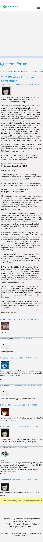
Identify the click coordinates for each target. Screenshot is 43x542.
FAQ (13, 518)
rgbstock (12, 7)
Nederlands (26, 526)
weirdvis (5, 358)
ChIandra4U (6, 319)
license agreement (32, 518)
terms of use (17, 521)
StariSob (5, 448)
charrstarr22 (6, 386)
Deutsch (17, 524)
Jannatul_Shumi (7, 339)
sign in (10, 501)
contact (19, 518)
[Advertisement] (21, 33)
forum (2, 71)
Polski (34, 524)
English (9, 524)
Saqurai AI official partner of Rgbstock (28, 534)
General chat (11, 71)
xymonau (6, 84)
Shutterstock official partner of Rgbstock (15, 533)
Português (14, 526)
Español (26, 524)
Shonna (4, 405)
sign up (18, 501)
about (27, 521)
